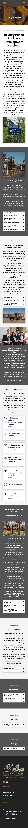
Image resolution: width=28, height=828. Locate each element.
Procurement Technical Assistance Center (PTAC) (15, 459)
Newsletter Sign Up (8, 793)
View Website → (11, 426)
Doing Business (7, 790)
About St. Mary (7, 795)
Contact (5, 798)
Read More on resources (13, 380)
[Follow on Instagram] (7, 782)
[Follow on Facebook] (4, 782)
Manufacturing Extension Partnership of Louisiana (15, 473)
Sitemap (5, 802)
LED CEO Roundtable (15, 484)
